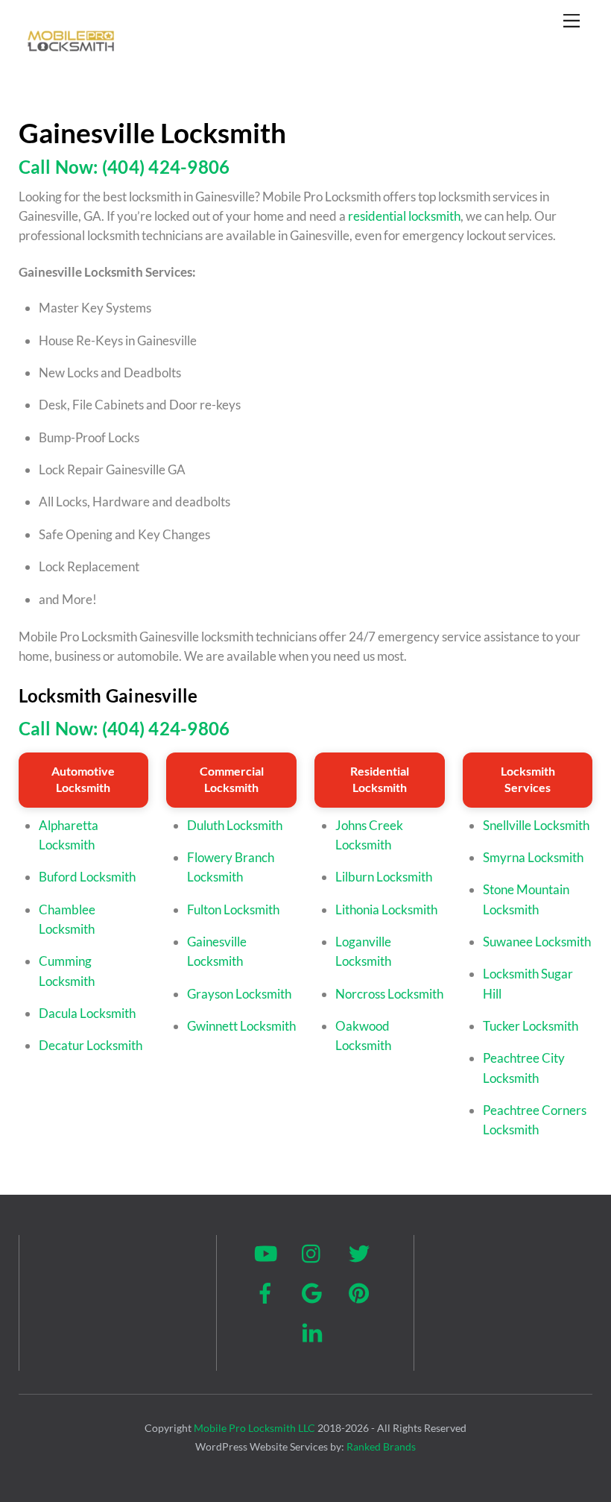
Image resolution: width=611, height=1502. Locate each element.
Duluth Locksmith (234, 825)
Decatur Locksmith (90, 1045)
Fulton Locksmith (233, 909)
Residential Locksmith (379, 779)
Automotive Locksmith (83, 779)
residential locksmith (404, 216)
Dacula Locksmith (87, 1013)
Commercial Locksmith (232, 779)
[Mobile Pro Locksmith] (71, 55)
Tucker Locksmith (530, 1026)
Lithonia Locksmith (386, 909)
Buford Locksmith (87, 876)
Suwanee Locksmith (537, 941)
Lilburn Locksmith (383, 876)
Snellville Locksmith (536, 825)
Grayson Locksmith (239, 994)
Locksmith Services (528, 779)
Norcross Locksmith (389, 994)
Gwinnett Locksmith (241, 1026)
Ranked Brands (381, 1446)
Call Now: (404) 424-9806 (124, 166)
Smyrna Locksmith (533, 857)
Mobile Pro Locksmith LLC (254, 1427)
